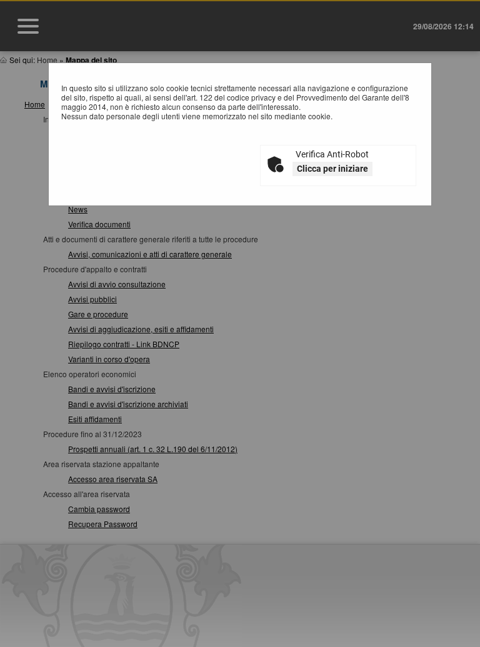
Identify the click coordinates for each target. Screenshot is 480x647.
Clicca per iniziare (332, 169)
